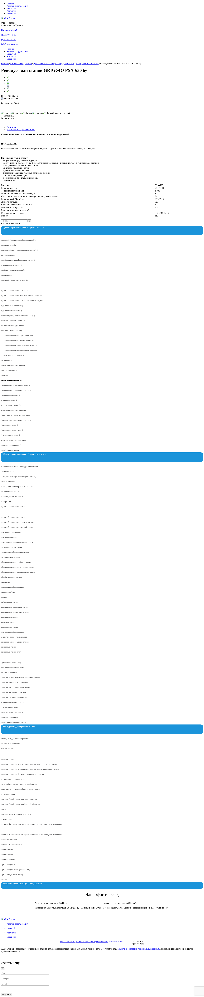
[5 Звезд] (47, 113)
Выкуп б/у (12, 928)
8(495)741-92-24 (8, 39)
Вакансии (11, 13)
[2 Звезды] (16, 113)
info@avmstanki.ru (9, 44)
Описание (11, 127)
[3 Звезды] (27, 113)
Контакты (11, 11)
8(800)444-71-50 (8, 35)
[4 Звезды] (37, 113)
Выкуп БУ (11, 8)
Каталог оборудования (17, 6)
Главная (10, 3)
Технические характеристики (21, 129)
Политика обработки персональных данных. (139, 949)
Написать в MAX (9, 30)
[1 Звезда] (6, 113)
